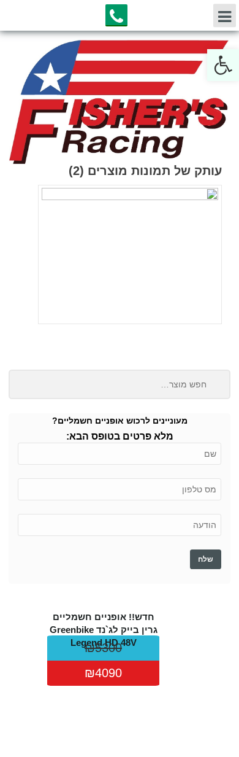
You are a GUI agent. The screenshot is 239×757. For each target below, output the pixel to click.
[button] (223, 65)
